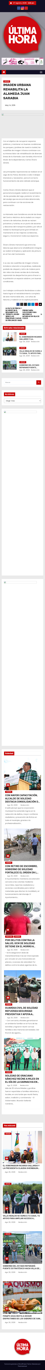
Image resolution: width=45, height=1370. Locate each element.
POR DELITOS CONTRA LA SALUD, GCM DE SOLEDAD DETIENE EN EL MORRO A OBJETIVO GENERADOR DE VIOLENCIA (20, 946)
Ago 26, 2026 (24, 342)
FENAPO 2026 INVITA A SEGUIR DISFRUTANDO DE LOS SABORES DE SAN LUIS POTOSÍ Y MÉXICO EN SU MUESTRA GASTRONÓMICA (21, 1320)
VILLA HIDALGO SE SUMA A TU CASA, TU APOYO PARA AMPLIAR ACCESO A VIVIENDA (21, 1218)
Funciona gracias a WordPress (15, 1364)
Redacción (35, 342)
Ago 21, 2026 (12, 1085)
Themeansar (22, 1366)
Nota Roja (9, 936)
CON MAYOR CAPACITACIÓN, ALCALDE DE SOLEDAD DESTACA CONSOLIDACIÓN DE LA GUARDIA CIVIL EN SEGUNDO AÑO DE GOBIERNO (22, 801)
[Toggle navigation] (41, 72)
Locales (6, 81)
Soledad (8, 792)
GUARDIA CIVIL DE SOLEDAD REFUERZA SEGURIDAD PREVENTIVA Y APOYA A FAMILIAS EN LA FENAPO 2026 (21, 1014)
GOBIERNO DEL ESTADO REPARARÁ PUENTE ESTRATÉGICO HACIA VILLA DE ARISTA (21, 1268)
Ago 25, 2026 (12, 805)
